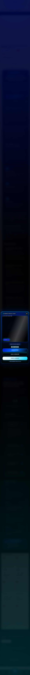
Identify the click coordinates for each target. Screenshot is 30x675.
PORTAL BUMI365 (15, 358)
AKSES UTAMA (15, 350)
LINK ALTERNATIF (15, 354)
